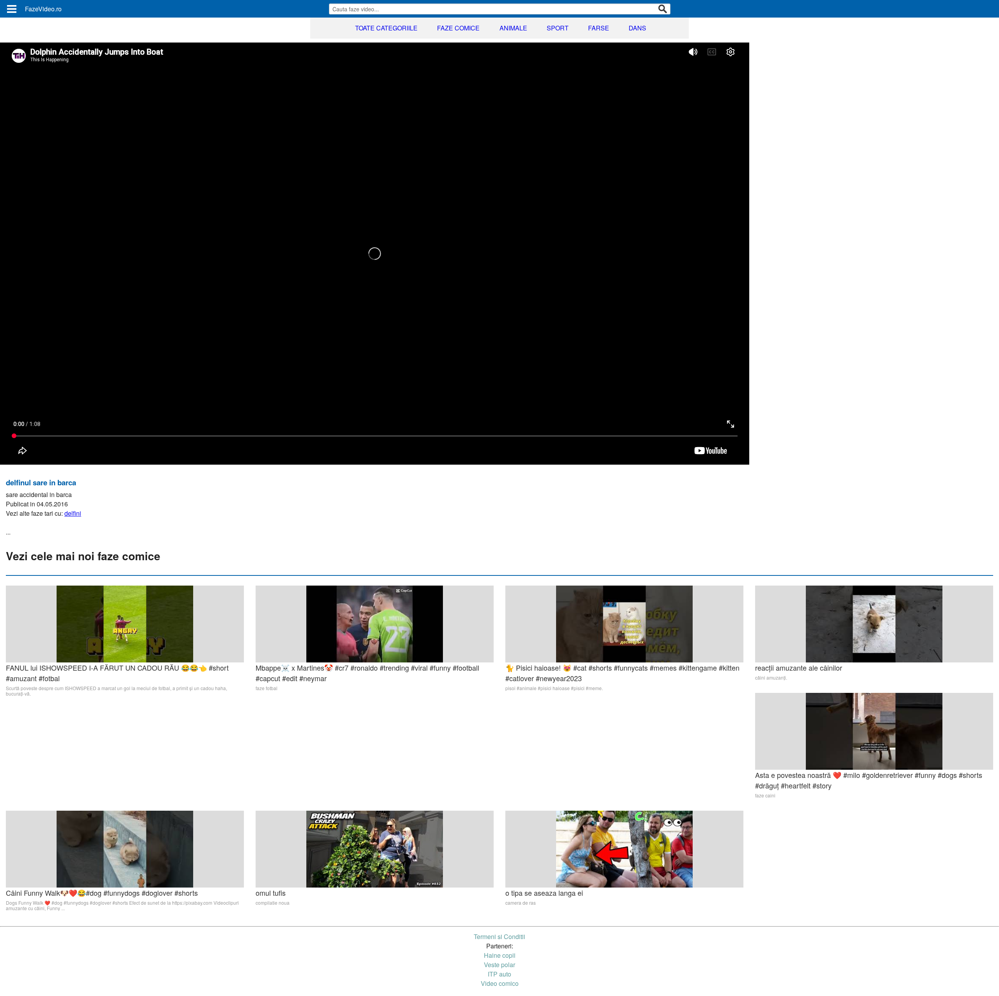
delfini (72, 513)
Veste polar (499, 964)
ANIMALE (513, 27)
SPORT (558, 27)
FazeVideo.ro (43, 8)
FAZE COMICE (458, 27)
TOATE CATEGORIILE (386, 27)
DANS (637, 27)
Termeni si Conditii (499, 936)
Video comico (500, 983)
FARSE (598, 27)
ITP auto (499, 973)
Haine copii (499, 955)
